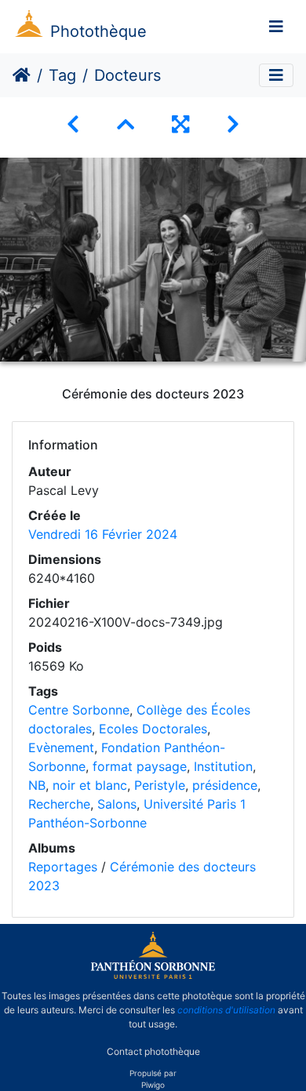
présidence (224, 785)
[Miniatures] (125, 124)
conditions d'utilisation (226, 1010)
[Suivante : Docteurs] (233, 124)
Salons (117, 804)
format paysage (140, 766)
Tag (62, 75)
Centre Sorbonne (78, 710)
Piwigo (153, 1084)
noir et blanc (90, 785)
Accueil (22, 75)
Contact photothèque (153, 1050)
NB (37, 785)
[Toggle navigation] (276, 26)
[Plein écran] (180, 124)
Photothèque (98, 31)
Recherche (59, 804)
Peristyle (159, 785)
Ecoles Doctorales (153, 728)
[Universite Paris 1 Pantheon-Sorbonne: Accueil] (153, 975)
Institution (223, 766)
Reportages (62, 867)
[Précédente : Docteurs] (73, 124)
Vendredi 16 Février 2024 (102, 534)
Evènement (61, 747)
